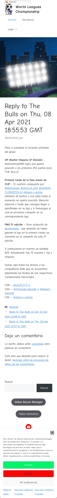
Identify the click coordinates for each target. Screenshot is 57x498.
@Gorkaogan (12, 188)
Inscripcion (28, 19)
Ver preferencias (28, 482)
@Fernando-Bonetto (25, 289)
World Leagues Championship (28, 9)
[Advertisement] (28, 67)
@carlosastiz (12, 228)
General (12, 19)
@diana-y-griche (33, 192)
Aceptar (28, 465)
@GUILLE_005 (29, 188)
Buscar (9, 381)
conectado (38, 343)
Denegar (28, 473)
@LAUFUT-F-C (21, 285)
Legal (10, 29)
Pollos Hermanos (28, 413)
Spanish (12, 2)
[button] (52, 432)
